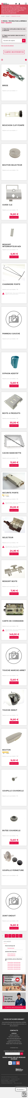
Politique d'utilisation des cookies (8, 1081)
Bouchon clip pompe (13, 125)
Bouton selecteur (12, 165)
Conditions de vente (15, 1078)
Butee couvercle (11, 831)
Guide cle (7, 205)
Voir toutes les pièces (7, 45)
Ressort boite (9, 581)
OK (21, 1053)
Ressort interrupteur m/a (11, 246)
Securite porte (10, 493)
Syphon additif (10, 373)
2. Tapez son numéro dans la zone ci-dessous (13, 36)
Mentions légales (4, 1080)
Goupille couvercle (13, 791)
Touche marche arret (14, 670)
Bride (5, 85)
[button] (2, 60)
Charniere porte (11, 284)
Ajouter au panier (14, 217)
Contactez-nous (14, 1047)
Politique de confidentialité (6, 1083)
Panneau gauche (11, 334)
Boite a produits (11, 413)
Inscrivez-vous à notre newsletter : (14, 1051)
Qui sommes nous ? (5, 1078)
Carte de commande (13, 621)
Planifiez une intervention (14, 52)
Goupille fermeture (13, 870)
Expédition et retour (13, 1080)
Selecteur (7, 537)
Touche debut (9, 710)
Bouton (6, 750)
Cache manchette (11, 453)
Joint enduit (9, 916)
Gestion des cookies (18, 1083)
